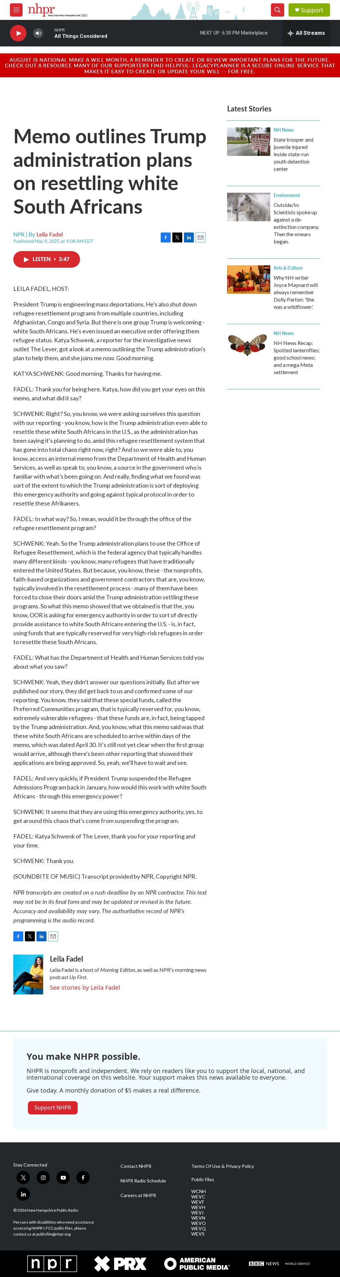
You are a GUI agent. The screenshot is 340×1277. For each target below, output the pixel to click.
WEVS (198, 1234)
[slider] (49, 33)
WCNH (198, 1191)
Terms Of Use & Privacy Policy (222, 1166)
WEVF (197, 1202)
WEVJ (197, 1212)
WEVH (198, 1207)
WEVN (198, 1218)
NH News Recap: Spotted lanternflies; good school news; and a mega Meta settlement (297, 357)
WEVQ (198, 1228)
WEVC (198, 1196)
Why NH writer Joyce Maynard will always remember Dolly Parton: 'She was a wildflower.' (296, 292)
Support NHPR (53, 1107)
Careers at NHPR (138, 1195)
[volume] (38, 33)
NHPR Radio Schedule (143, 1180)
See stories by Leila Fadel (85, 987)
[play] (18, 33)
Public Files (202, 1179)
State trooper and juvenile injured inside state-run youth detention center (293, 154)
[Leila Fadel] (28, 974)
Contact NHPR (136, 1166)
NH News (284, 129)
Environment (287, 195)
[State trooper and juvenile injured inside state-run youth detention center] (248, 141)
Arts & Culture (288, 267)
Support (312, 10)
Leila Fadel (50, 234)
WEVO (198, 1223)
